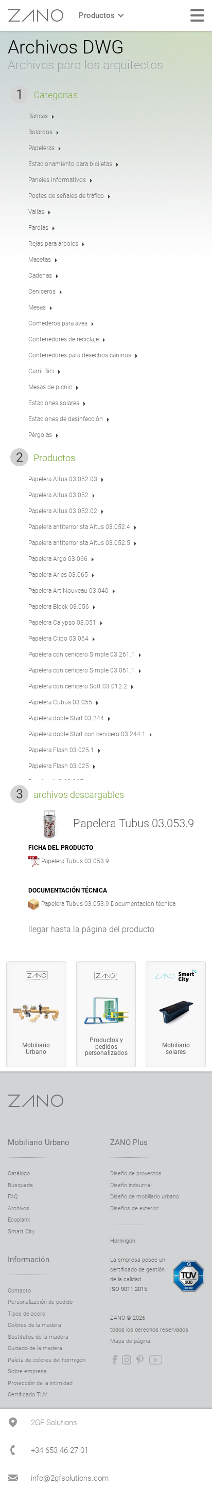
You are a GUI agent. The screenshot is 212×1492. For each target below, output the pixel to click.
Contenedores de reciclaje (63, 339)
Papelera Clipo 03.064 (58, 638)
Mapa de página (130, 1341)
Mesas (37, 307)
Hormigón (122, 1241)
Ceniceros (42, 291)
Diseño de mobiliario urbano (144, 1196)
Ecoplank (19, 1219)
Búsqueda (20, 1185)
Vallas (36, 211)
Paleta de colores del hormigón (46, 1360)
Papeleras (41, 148)
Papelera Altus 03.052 (58, 495)
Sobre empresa (27, 1371)
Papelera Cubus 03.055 (60, 702)
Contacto (19, 1290)
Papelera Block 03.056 (58, 606)
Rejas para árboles (53, 243)
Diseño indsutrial (130, 1185)
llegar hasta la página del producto (91, 929)
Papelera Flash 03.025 (58, 766)
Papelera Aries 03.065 (58, 574)
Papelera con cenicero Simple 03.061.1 (81, 670)
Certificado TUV (27, 1394)
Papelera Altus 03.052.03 (62, 479)
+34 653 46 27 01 (60, 1450)
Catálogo (19, 1173)
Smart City (21, 1231)
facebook (115, 1359)
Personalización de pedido (40, 1302)
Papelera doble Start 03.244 (66, 718)
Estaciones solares (53, 403)
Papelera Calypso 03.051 (62, 622)
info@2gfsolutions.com (70, 1478)
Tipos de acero (26, 1314)
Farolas (38, 227)
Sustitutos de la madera (38, 1337)
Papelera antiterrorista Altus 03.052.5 (79, 543)
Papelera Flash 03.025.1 (61, 750)
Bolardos (40, 132)
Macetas (39, 259)
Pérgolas (40, 435)
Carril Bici (41, 371)
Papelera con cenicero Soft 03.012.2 (77, 686)
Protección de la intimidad (40, 1383)
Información (28, 1259)
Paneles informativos (57, 180)
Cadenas (40, 275)
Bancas (38, 116)
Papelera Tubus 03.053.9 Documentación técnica (108, 903)
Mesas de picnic (50, 387)
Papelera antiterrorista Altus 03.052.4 (79, 527)
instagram (126, 1359)
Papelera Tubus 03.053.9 (75, 861)
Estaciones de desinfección (65, 419)
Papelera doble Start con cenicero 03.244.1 (87, 734)
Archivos (18, 1208)
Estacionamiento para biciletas (70, 164)
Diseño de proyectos (136, 1173)
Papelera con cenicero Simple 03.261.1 (81, 654)
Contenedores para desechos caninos (79, 355)
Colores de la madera (34, 1325)
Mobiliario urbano (38, 1142)
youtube (155, 1359)
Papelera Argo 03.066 (57, 558)
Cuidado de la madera (35, 1348)
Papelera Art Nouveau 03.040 (68, 590)
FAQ (12, 1196)
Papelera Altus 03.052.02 (62, 511)
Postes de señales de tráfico (66, 195)
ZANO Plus (129, 1142)
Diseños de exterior (134, 1208)
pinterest (140, 1359)
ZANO (35, 15)
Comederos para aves (57, 323)
